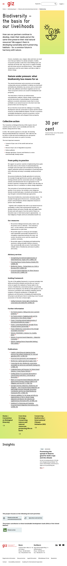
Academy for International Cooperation (32, 562)
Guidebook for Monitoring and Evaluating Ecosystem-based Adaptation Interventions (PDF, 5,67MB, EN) (24, 405)
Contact (5, 562)
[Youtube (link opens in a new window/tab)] (63, 545)
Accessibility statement (14, 562)
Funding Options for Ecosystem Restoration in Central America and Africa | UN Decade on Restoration (24, 375)
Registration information (9, 558)
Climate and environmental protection (28, 9)
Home (4, 9)
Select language (61, 4)
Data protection (21, 558)
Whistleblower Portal (43, 558)
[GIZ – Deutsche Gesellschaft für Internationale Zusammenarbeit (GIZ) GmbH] (11, 4)
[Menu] (3, 4)
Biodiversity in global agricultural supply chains (23, 361)
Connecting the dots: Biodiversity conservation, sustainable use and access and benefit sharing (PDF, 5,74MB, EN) (25, 365)
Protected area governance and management (23, 358)
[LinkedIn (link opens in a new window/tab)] (56, 545)
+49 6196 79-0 (41, 551)
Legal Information (31, 558)
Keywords (37, 3)
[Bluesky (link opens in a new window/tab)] (60, 545)
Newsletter (54, 558)
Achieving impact (12, 9)
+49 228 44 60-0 (26, 551)
